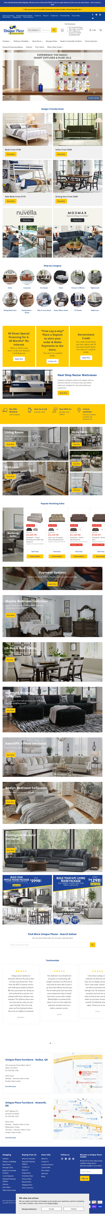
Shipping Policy (17, 17)
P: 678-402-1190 (74, 34)
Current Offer (45, 1168)
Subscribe (44, 1174)
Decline (73, 1209)
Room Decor (37, 41)
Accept (51, 1209)
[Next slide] (97, 75)
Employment (54, 15)
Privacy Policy (76, 15)
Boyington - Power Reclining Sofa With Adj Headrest (34, 540)
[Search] (54, 30)
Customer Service (47, 1165)
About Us (46, 15)
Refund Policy (7, 17)
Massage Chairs (51, 41)
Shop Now (11, 154)
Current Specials (91, 41)
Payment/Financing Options (24, 15)
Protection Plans (65, 15)
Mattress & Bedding (21, 41)
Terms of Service (28, 17)
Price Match (39, 47)
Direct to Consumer (8, 15)
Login (94, 30)
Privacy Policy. (53, 1203)
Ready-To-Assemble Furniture (71, 41)
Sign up (85, 1178)
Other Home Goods (54, 47)
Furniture (6, 41)
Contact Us (37, 15)
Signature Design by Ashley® (34, 544)
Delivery (29, 47)
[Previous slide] (8, 75)
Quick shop (35, 552)
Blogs (43, 1177)
